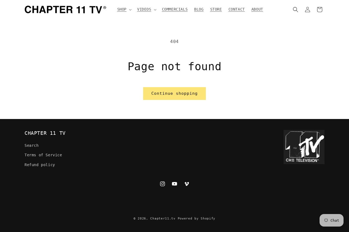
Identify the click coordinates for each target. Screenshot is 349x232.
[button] (124, 9)
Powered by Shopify (197, 218)
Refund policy (40, 165)
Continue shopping (174, 93)
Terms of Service (43, 155)
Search (32, 145)
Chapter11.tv (162, 218)
